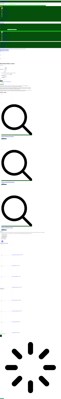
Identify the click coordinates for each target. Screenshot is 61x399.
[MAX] (2, 241)
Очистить (5, 71)
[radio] (6, 67)
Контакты (2, 20)
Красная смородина (8, 81)
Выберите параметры (4, 138)
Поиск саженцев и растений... (3, 29)
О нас (2, 25)
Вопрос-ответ (3, 21)
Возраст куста (2, 69)
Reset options (2, 77)
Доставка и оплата (3, 19)
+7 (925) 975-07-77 (3, 1)
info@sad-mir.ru (3, 237)
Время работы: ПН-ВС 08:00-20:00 (5, 43)
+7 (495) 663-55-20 (3, 44)
